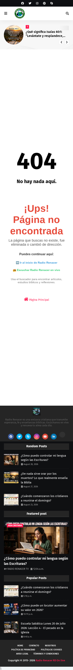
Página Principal (38, 299)
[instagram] (37, 3)
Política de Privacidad (23, 649)
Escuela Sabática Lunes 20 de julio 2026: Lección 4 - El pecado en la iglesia (43, 628)
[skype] (51, 3)
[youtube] (45, 436)
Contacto (34, 645)
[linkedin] (54, 436)
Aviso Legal (22, 654)
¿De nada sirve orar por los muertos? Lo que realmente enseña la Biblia (44, 478)
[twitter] (30, 3)
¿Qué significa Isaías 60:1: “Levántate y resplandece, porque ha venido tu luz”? (44, 34)
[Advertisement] (36, 91)
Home (20, 645)
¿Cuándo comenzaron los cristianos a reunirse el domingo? (44, 498)
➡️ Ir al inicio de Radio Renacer (36, 262)
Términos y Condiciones (46, 654)
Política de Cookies (51, 649)
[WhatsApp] (62, 435)
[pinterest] (44, 3)
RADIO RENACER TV (18, 568)
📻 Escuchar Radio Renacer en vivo (36, 270)
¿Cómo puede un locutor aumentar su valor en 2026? (44, 608)
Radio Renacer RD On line (50, 660)
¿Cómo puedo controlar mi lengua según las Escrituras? (43, 458)
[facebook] (22, 3)
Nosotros (50, 645)
